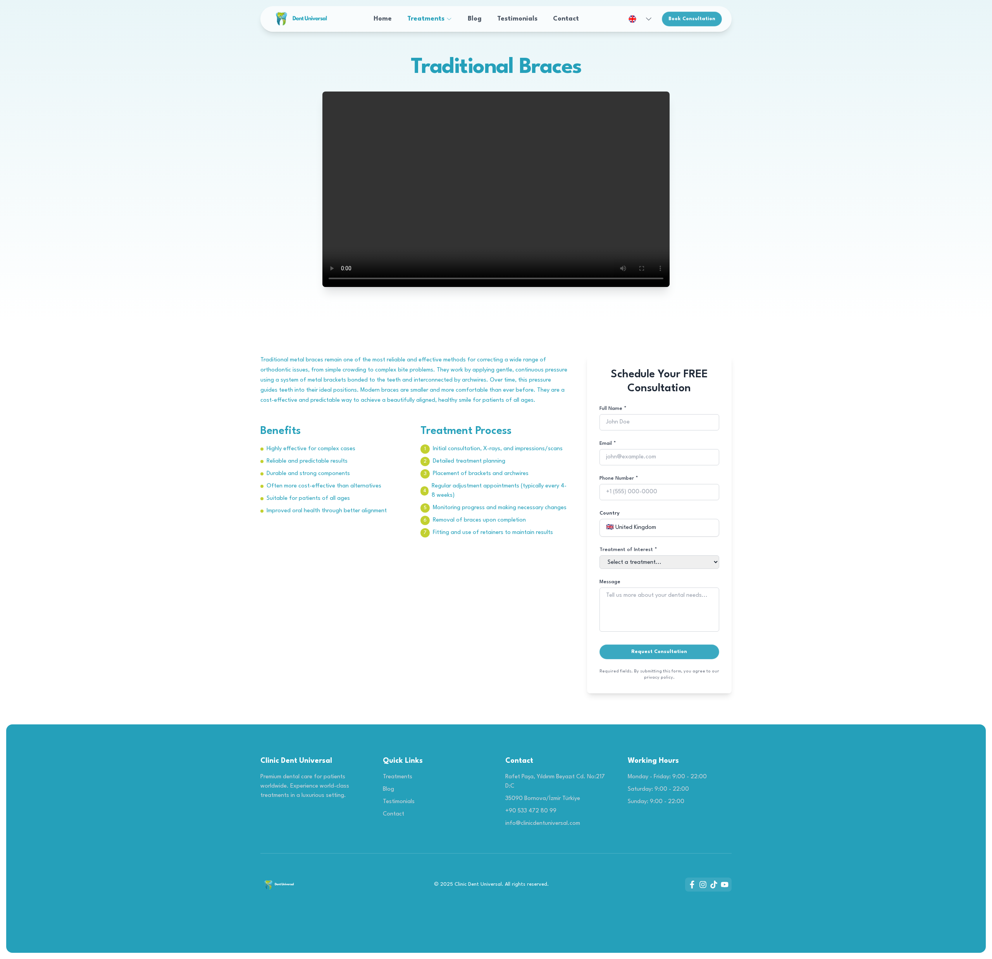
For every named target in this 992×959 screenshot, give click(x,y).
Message (609, 581)
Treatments (425, 19)
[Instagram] (703, 884)
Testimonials (517, 19)
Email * (607, 443)
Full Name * (613, 408)
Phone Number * (618, 478)
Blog (475, 19)
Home (383, 19)
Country (609, 513)
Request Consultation (659, 651)
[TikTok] (714, 884)
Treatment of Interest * (628, 549)
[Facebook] (692, 884)
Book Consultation (691, 18)
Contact (566, 19)
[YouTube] (724, 884)
